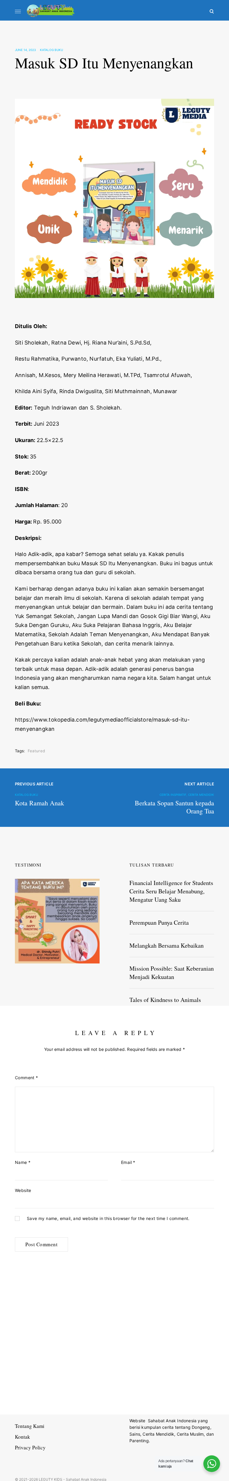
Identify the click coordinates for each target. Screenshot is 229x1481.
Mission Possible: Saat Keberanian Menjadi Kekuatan (171, 972)
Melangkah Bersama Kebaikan (166, 945)
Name (22, 1162)
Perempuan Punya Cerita (159, 922)
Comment (26, 1077)
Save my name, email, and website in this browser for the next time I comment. (108, 1218)
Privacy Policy (30, 1447)
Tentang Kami (29, 1426)
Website (23, 1190)
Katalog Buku (51, 50)
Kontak (22, 1436)
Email (128, 1162)
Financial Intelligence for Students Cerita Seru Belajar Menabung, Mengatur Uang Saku (171, 891)
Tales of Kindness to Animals (165, 1000)
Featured (36, 750)
